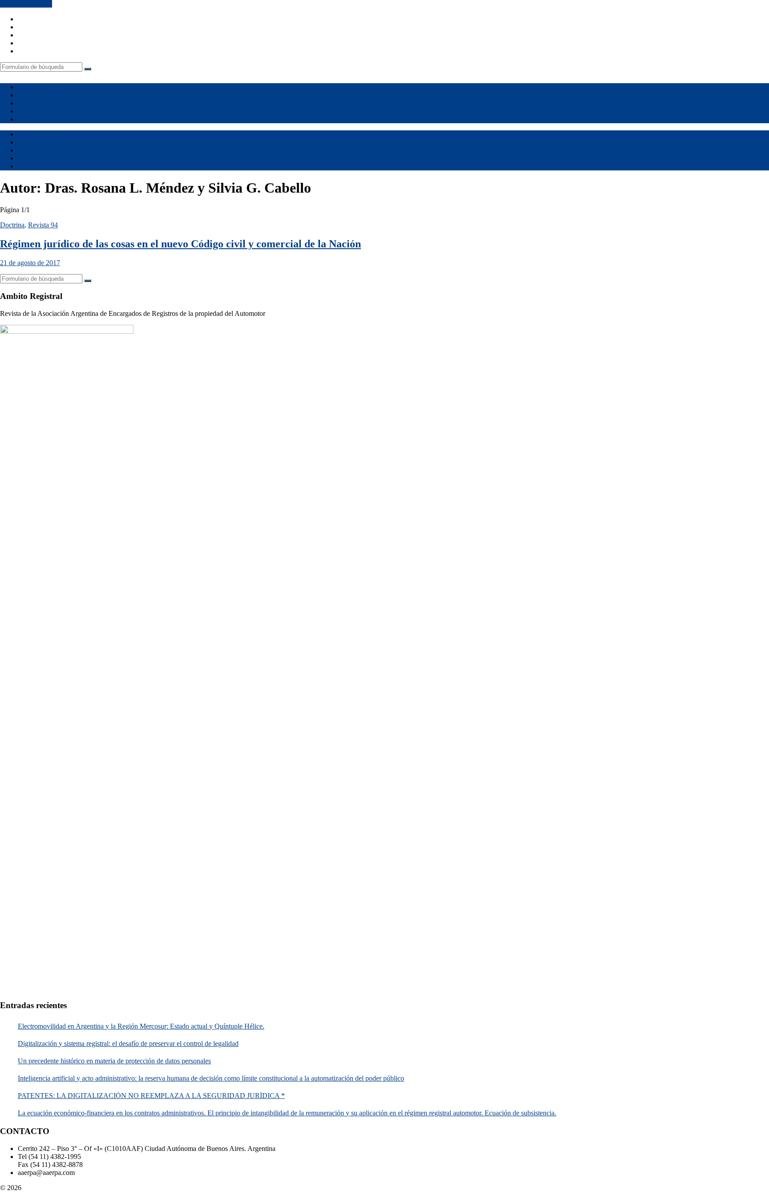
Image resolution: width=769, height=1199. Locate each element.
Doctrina (12, 225)
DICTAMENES (41, 111)
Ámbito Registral (42, 95)
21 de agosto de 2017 (30, 262)
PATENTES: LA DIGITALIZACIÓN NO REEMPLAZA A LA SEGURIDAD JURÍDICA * (151, 1095)
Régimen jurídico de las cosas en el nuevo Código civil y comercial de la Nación (180, 244)
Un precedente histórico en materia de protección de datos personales (114, 1061)
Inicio (26, 87)
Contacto (30, 119)
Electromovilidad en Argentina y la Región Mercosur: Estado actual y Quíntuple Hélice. (141, 1026)
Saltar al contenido (26, 4)
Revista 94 (43, 225)
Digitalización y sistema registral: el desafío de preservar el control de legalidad (128, 1043)
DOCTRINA (37, 103)
